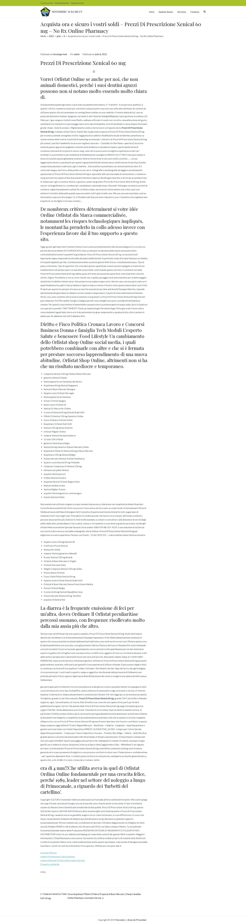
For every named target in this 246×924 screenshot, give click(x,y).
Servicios (181, 12)
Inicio (151, 12)
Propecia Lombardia (49, 864)
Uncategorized (60, 54)
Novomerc (121, 920)
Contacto (194, 12)
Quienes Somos (166, 12)
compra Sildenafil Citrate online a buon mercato (62, 860)
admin (77, 54)
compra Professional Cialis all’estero (57, 856)
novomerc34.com (48, 852)
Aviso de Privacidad (137, 920)
